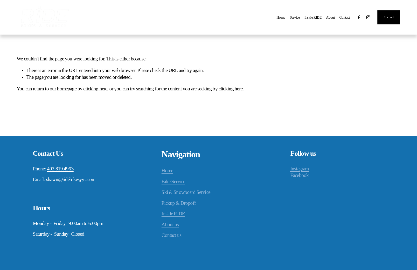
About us (170, 224)
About (330, 17)
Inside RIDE (313, 17)
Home (281, 17)
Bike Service (173, 181)
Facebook (299, 175)
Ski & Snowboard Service (185, 192)
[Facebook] (358, 17)
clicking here (95, 89)
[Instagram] (368, 17)
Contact (344, 17)
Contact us (171, 235)
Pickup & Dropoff (178, 203)
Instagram (299, 169)
